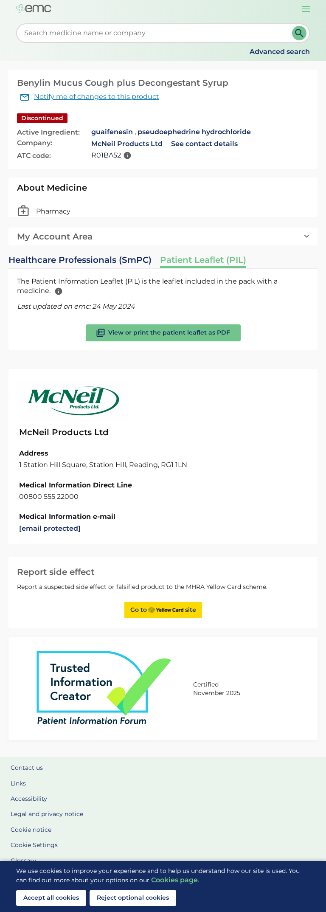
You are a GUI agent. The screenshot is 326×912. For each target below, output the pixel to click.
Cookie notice (31, 829)
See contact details (204, 144)
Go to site (163, 610)
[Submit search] (299, 33)
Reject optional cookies (133, 897)
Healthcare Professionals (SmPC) (80, 260)
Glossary (23, 860)
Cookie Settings (34, 845)
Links (18, 783)
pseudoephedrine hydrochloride (194, 132)
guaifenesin (112, 132)
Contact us (27, 767)
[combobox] (156, 33)
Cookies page (174, 880)
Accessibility (29, 798)
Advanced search (280, 52)
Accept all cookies (51, 897)
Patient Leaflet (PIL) (203, 260)
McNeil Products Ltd (127, 144)
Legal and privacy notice (47, 814)
